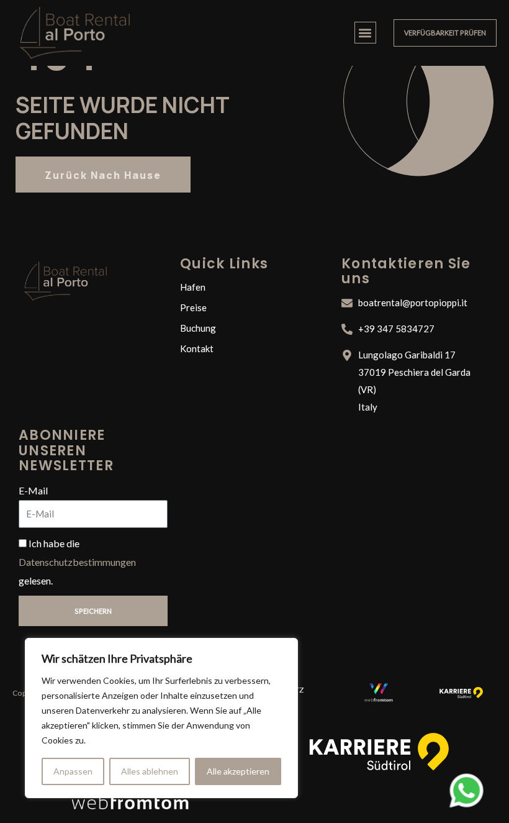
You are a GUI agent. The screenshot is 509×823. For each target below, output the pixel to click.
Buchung (198, 328)
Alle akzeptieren (238, 771)
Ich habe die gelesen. (77, 561)
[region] (161, 718)
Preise (193, 307)
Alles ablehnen (149, 771)
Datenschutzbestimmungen (77, 562)
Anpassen (72, 771)
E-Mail (33, 490)
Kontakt (197, 348)
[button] (365, 32)
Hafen (192, 287)
